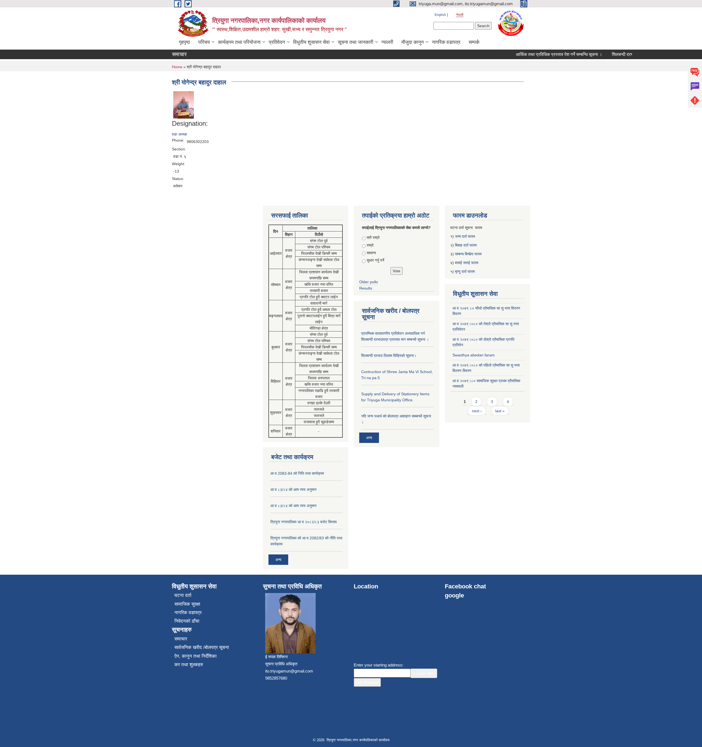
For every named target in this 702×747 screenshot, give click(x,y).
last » (500, 411)
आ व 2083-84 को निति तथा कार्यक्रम (297, 473)
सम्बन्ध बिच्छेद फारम (469, 254)
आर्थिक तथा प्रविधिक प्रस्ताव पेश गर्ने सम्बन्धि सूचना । (549, 54)
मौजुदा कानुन (412, 42)
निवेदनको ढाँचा (186, 621)
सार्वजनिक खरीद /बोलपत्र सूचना (201, 647)
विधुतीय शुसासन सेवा (311, 42)
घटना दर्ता (182, 595)
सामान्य (371, 253)
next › (477, 411)
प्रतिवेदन (277, 42)
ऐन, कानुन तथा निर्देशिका (195, 656)
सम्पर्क (474, 42)
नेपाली (459, 15)
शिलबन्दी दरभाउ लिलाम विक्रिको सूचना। (388, 355)
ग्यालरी (387, 42)
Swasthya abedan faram (473, 355)
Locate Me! (424, 673)
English (440, 15)
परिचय (204, 42)
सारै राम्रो (373, 237)
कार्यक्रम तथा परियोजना (239, 42)
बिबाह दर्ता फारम (466, 245)
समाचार (180, 639)
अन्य (278, 559)
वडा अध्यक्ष (179, 134)
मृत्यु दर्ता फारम (465, 271)
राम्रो (370, 245)
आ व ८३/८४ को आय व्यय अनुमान (293, 489)
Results (365, 288)
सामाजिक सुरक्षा (187, 604)
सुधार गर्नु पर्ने (375, 260)
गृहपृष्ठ (184, 42)
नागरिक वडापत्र (446, 42)
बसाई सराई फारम (466, 263)
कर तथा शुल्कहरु (188, 664)
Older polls (368, 282)
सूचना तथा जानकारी (355, 42)
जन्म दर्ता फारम (465, 236)
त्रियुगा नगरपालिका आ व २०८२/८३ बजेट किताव (303, 522)
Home (177, 67)
